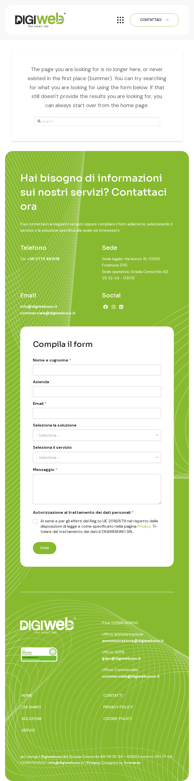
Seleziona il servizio (52, 447)
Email (39, 403)
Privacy (144, 526)
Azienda (41, 381)
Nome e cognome (52, 360)
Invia (44, 547)
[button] (120, 20)
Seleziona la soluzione (55, 425)
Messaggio (45, 469)
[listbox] (97, 435)
